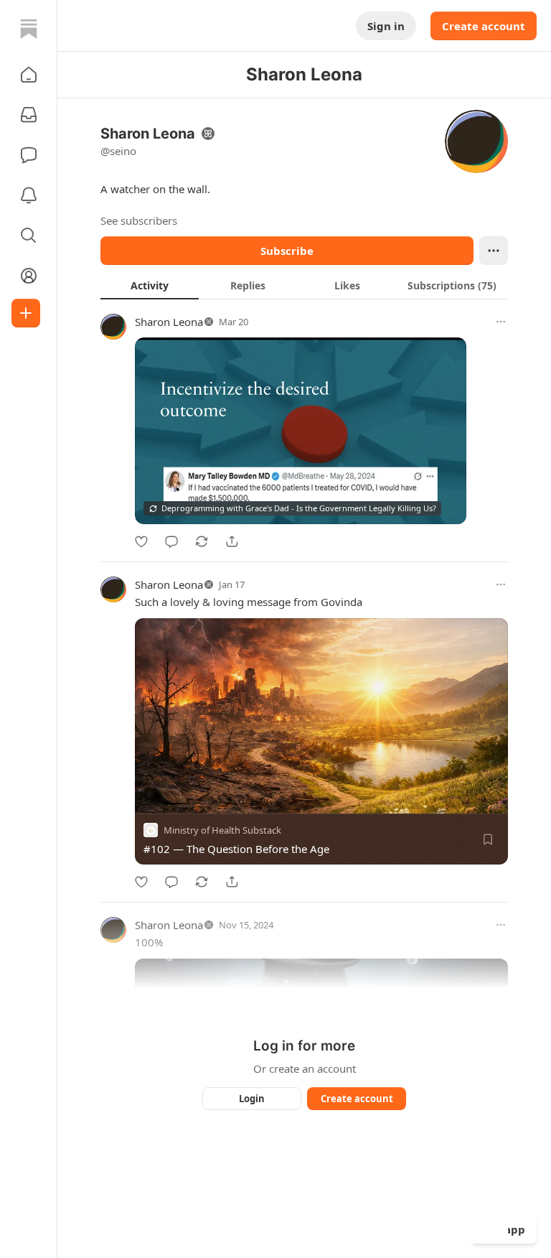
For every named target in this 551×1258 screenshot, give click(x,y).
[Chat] (28, 155)
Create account (483, 26)
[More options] (500, 321)
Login (252, 1098)
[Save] (487, 839)
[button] (28, 74)
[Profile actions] (493, 250)
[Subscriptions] (28, 115)
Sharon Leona (169, 321)
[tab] (149, 285)
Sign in (386, 26)
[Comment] (171, 541)
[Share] (232, 541)
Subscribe (287, 250)
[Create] (25, 313)
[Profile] (28, 275)
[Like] (141, 541)
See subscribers (138, 220)
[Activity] (28, 195)
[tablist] (304, 285)
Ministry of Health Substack (222, 830)
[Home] (28, 28)
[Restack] (201, 541)
